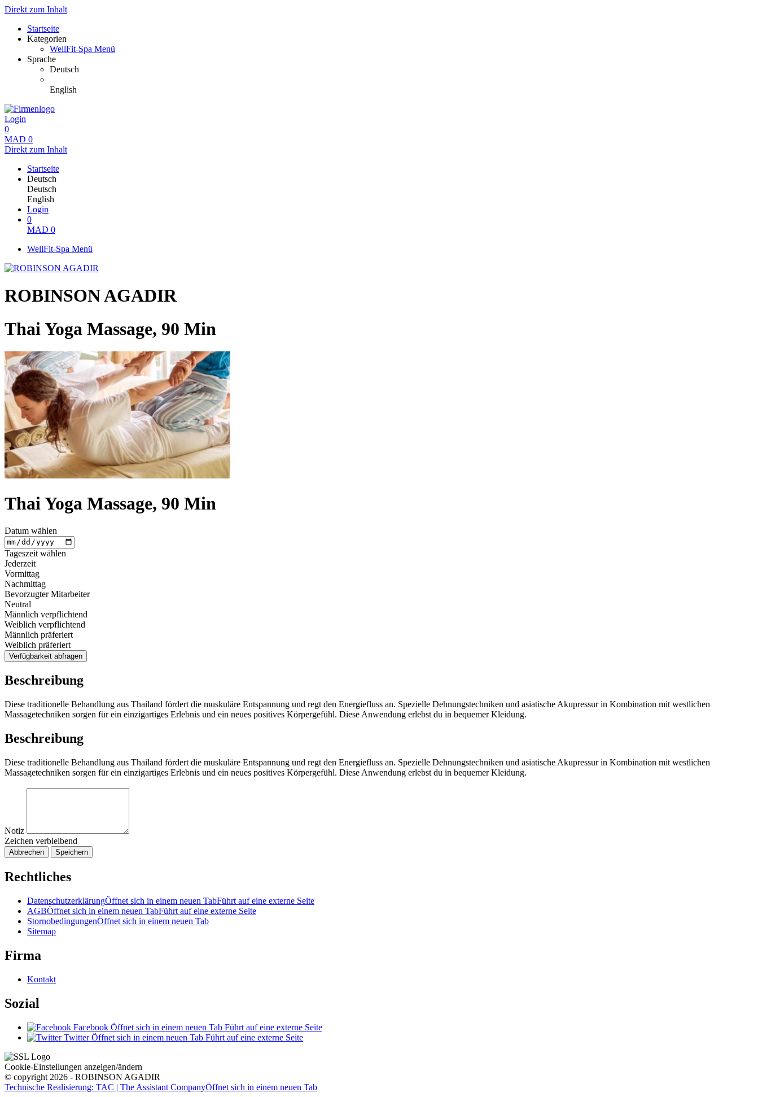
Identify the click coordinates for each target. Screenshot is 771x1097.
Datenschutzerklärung (170, 901)
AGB (141, 911)
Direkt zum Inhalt (36, 9)
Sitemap (41, 931)
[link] (408, 69)
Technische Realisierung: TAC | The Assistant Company (161, 1087)
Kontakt (41, 979)
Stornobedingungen (118, 921)
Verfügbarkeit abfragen (45, 656)
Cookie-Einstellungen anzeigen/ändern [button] (73, 1067)
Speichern (71, 852)
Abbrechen (26, 852)
